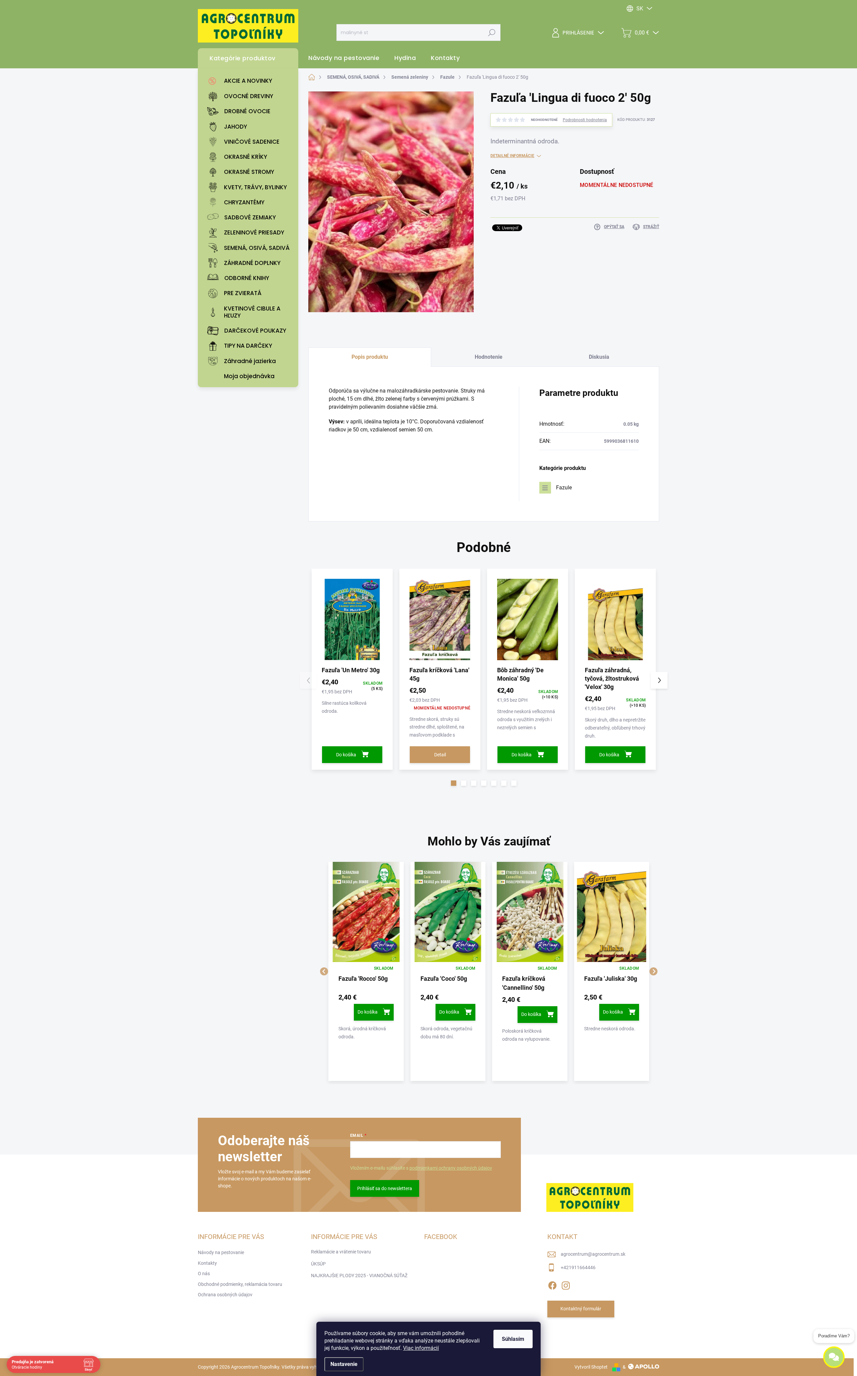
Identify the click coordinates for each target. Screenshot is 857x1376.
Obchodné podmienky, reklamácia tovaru (240, 1284)
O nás (204, 1273)
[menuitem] (249, 81)
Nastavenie (344, 1364)
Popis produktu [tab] (370, 357)
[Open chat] (834, 1355)
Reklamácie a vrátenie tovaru (341, 1251)
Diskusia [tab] (599, 357)
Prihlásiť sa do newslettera (384, 1188)
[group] (366, 971)
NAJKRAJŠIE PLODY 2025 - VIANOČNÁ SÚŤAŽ (359, 1275)
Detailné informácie (512, 155)
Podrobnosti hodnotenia (585, 120)
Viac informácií (421, 1348)
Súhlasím (513, 1339)
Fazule (564, 487)
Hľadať (492, 32)
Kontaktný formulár (580, 1308)
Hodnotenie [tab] (488, 357)
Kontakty (207, 1263)
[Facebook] (552, 1284)
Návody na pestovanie (221, 1252)
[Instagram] (566, 1284)
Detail (440, 754)
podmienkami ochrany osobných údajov (450, 1168)
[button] (454, 783)
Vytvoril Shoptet (591, 1367)
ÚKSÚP (318, 1263)
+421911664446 (578, 1267)
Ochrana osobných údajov (225, 1294)
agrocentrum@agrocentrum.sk (593, 1254)
